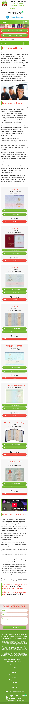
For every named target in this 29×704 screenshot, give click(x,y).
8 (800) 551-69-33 (16, 698)
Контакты (14, 685)
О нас (14, 667)
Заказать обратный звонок (18, 5)
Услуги (3, 43)
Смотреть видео (15, 211)
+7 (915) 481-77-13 (14, 13)
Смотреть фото (15, 214)
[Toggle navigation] (26, 22)
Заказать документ (18, 3)
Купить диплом (14, 665)
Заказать (15, 221)
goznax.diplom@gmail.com (18, 1)
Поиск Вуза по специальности (16, 30)
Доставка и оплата (14, 675)
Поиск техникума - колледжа (15, 35)
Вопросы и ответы (14, 680)
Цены (14, 670)
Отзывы (14, 682)
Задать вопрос (15, 627)
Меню (3, 22)
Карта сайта (14, 687)
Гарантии (14, 677)
